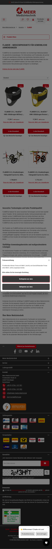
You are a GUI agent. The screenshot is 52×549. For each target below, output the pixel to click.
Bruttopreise (26, 279)
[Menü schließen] (48, 260)
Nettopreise (26, 287)
